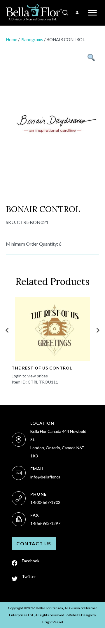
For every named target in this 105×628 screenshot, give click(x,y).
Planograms (31, 39)
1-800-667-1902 (45, 502)
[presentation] (7, 330)
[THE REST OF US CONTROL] (52, 329)
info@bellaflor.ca (45, 476)
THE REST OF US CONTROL (42, 367)
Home (11, 39)
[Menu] (92, 13)
